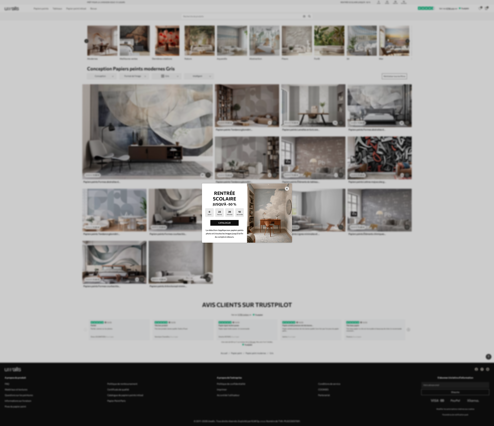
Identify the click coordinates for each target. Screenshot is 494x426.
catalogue (224, 223)
